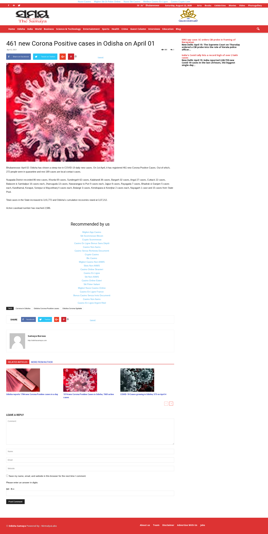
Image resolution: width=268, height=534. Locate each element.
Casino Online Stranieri (91, 269)
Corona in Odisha (23, 308)
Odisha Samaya (18, 525)
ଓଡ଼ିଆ (196, 28)
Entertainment (91, 28)
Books (208, 5)
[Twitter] (19, 5)
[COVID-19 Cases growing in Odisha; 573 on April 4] (147, 380)
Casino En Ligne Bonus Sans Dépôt (91, 243)
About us (145, 525)
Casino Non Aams (91, 247)
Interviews (154, 28)
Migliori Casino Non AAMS (92, 262)
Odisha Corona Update (72, 308)
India (30, 28)
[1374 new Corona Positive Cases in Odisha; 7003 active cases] (90, 380)
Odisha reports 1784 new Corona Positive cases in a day (32, 394)
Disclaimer (168, 525)
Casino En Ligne (92, 273)
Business (49, 28)
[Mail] (13, 5)
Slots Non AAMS (92, 265)
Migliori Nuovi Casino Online (92, 288)
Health (115, 28)
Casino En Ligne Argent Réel (92, 303)
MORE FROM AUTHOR (42, 362)
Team (156, 525)
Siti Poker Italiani (92, 284)
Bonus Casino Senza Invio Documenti (91, 295)
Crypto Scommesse (91, 239)
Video (242, 5)
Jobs (202, 525)
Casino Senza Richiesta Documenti (92, 250)
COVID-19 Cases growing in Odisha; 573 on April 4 (143, 394)
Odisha (21, 28)
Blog (178, 28)
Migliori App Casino (91, 232)
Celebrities (220, 5)
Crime (124, 28)
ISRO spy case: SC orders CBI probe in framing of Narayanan (209, 41)
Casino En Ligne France (92, 291)
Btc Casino (92, 258)
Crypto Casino (92, 254)
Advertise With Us (187, 525)
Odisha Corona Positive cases (46, 308)
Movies (232, 5)
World (38, 28)
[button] (258, 29)
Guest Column (138, 28)
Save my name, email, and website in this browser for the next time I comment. (47, 476)
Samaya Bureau (37, 335)
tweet (101, 57)
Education (168, 28)
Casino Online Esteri (92, 280)
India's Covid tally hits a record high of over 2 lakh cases (210, 56)
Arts (199, 5)
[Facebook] (8, 5)
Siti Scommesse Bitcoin (91, 236)
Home (11, 28)
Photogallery (255, 5)
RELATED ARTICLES (17, 362)
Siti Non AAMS (92, 277)
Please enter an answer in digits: (22, 482)
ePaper (187, 28)
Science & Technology (68, 28)
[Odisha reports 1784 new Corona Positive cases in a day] (33, 380)
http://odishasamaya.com (37, 340)
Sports (105, 28)
